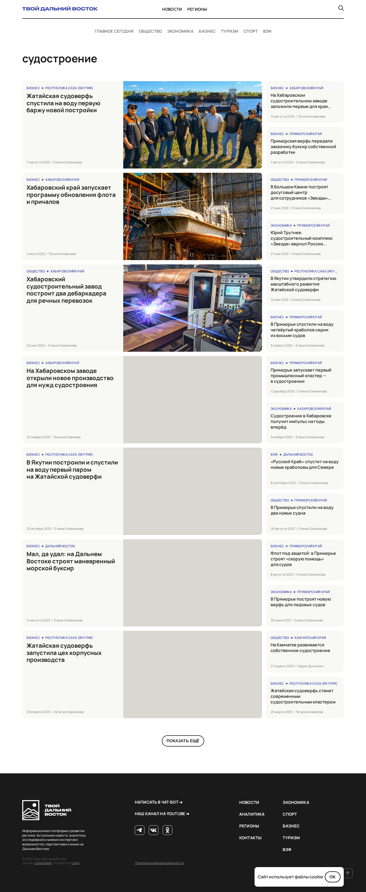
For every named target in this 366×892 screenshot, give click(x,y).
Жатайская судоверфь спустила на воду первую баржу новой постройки (63, 103)
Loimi (75, 863)
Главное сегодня (114, 31)
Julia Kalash (43, 863)
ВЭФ (267, 31)
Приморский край (305, 134)
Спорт (251, 31)
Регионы (197, 9)
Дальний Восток (298, 454)
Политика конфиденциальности (159, 863)
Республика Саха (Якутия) (69, 88)
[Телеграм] (139, 830)
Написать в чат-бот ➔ (159, 802)
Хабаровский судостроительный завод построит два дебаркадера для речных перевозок (66, 290)
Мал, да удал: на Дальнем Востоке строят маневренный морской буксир (71, 561)
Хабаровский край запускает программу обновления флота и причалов (71, 194)
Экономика (180, 31)
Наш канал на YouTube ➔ (162, 814)
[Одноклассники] (167, 830)
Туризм (229, 31)
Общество (150, 31)
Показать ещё (183, 741)
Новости (172, 9)
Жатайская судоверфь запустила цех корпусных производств (64, 652)
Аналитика (251, 814)
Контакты (250, 838)
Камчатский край (310, 637)
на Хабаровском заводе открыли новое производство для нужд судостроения (70, 377)
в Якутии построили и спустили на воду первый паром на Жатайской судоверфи (72, 469)
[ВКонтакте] (153, 830)
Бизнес (207, 31)
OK (333, 877)
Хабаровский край (306, 88)
